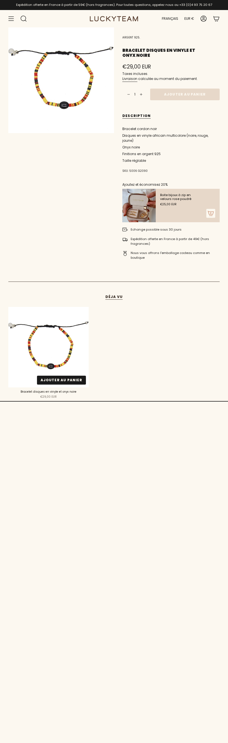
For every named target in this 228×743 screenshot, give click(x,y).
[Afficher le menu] (11, 18)
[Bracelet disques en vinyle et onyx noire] (48, 347)
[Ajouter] (210, 213)
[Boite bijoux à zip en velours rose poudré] (139, 205)
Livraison (129, 78)
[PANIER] (216, 18)
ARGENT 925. (131, 37)
